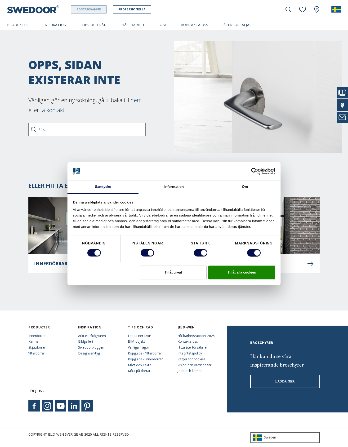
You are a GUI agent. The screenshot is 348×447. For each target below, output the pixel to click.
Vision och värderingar (194, 365)
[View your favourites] (302, 9)
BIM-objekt (136, 341)
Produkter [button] (17, 24)
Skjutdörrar (36, 347)
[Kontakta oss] (342, 117)
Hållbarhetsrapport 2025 (196, 335)
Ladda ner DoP (139, 335)
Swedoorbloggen (91, 347)
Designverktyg (89, 353)
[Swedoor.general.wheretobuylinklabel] (317, 9)
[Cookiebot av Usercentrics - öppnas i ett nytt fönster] (254, 171)
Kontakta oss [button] (194, 24)
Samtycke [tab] (103, 187)
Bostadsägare (88, 9)
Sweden (270, 437)
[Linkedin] (74, 406)
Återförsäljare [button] (238, 24)
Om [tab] (245, 187)
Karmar (34, 341)
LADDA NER (284, 381)
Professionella (132, 9)
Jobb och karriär (190, 370)
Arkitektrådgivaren (92, 335)
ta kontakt (52, 110)
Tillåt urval (173, 272)
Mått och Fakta (139, 365)
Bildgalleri (85, 341)
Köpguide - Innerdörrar (145, 359)
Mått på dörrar (139, 370)
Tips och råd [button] (94, 24)
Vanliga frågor (138, 347)
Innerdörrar (37, 335)
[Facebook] (34, 406)
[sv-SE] (336, 9)
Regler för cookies (191, 359)
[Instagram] (47, 406)
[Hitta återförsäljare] (342, 105)
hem (136, 100)
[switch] (147, 253)
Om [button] (163, 24)
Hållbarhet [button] (133, 24)
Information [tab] (174, 187)
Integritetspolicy (190, 353)
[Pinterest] (87, 406)
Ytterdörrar (36, 353)
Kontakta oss (188, 341)
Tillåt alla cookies (242, 272)
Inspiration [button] (55, 24)
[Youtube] (60, 406)
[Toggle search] (288, 9)
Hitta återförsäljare (192, 347)
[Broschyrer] (342, 92)
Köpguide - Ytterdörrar (145, 353)
